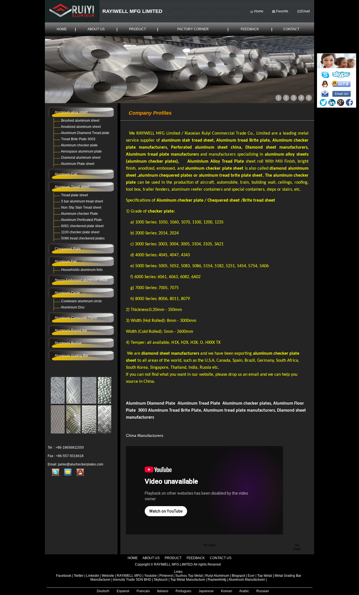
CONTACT (291, 29)
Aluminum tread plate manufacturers (239, 410)
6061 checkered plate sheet (82, 226)
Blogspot (238, 576)
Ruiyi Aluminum (217, 576)
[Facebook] (349, 102)
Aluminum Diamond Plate (150, 403)
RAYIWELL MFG (129, 576)
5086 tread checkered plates (83, 238)
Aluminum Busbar (68, 343)
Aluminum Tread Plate (199, 403)
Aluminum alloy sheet (71, 112)
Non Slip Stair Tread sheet (81, 207)
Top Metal (265, 576)
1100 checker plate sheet (80, 232)
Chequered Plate (68, 249)
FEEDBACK (250, 29)
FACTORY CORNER (193, 29)
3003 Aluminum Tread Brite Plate (169, 410)
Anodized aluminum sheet (81, 127)
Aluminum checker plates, (247, 403)
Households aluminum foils (82, 270)
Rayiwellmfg (217, 580)
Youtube (150, 576)
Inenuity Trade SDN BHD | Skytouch (140, 580)
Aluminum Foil (66, 261)
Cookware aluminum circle (81, 301)
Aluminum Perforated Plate (81, 220)
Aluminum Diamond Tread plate (85, 133)
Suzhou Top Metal (189, 576)
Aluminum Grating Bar (71, 356)
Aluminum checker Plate (79, 214)
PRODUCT (137, 29)
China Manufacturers (145, 435)
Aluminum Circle (67, 293)
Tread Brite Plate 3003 (78, 139)
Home (258, 11)
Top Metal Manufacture (187, 580)
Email (305, 11)
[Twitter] (323, 102)
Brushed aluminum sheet (80, 121)
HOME (62, 29)
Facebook (63, 576)
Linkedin (92, 576)
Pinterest (166, 576)
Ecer (251, 576)
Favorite (282, 11)
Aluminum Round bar (71, 330)
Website (108, 576)
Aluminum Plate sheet (77, 164)
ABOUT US (96, 29)
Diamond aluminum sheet (80, 158)
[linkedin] (331, 102)
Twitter (79, 576)
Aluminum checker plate (79, 145)
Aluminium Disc (73, 307)
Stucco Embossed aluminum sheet (81, 280)
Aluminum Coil (66, 174)
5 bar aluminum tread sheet (82, 201)
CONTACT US (220, 558)
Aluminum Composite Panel (76, 318)
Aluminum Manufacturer (247, 580)
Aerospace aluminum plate (81, 151)
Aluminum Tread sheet (72, 187)
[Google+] (340, 102)
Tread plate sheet (74, 195)
